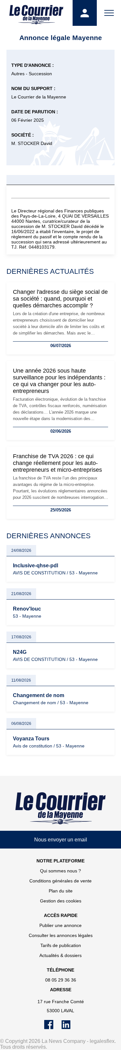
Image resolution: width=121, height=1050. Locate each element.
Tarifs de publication (60, 945)
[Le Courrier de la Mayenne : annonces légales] (36, 13)
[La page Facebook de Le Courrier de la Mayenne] (52, 1027)
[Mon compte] (85, 13)
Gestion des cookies (60, 900)
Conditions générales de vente (60, 880)
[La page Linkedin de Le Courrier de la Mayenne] (69, 1027)
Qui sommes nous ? (60, 870)
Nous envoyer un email (60, 839)
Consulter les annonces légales (61, 935)
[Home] (60, 808)
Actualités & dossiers (60, 955)
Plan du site (61, 890)
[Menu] (109, 13)
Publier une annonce (60, 925)
